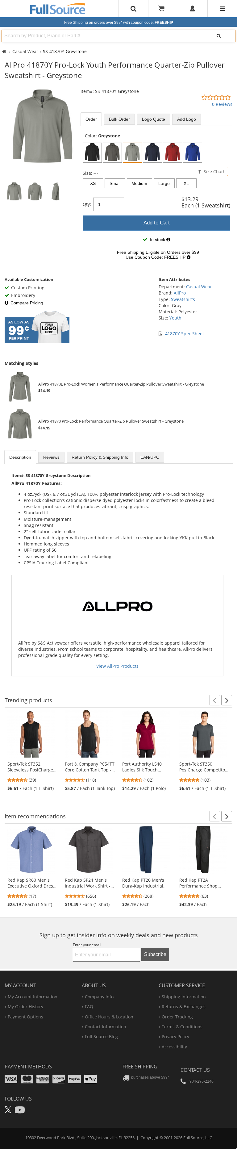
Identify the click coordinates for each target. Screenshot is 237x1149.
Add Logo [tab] (186, 119)
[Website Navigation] (222, 8)
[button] (214, 700)
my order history (25, 1006)
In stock (157, 239)
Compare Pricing (26, 302)
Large (164, 183)
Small (115, 183)
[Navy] (152, 153)
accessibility (174, 1047)
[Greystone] (132, 153)
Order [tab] (91, 119)
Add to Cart (156, 223)
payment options (25, 1017)
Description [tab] (20, 457)
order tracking (177, 1017)
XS (93, 183)
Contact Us (195, 1070)
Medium (139, 183)
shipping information (184, 997)
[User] (193, 8)
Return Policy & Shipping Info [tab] (100, 457)
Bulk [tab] (119, 119)
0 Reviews (222, 104)
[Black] (92, 153)
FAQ (89, 1006)
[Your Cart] (163, 8)
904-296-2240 (201, 1081)
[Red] (172, 153)
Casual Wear (25, 51)
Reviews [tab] (51, 457)
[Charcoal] (112, 153)
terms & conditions (182, 1027)
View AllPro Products (117, 666)
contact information (105, 1027)
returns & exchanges (184, 1006)
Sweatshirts (183, 299)
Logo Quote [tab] (153, 119)
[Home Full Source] (4, 51)
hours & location (109, 1017)
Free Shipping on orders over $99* (118, 22)
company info (99, 997)
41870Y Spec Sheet (184, 333)
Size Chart (213, 171)
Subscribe (155, 954)
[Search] (218, 36)
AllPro (180, 293)
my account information (32, 997)
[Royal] (192, 153)
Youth (175, 318)
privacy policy (175, 1036)
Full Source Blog (101, 1036)
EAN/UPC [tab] (149, 457)
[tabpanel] (156, 198)
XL (186, 183)
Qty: (87, 204)
